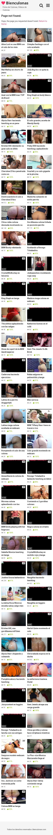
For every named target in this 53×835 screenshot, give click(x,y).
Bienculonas (16, 2)
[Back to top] (48, 829)
